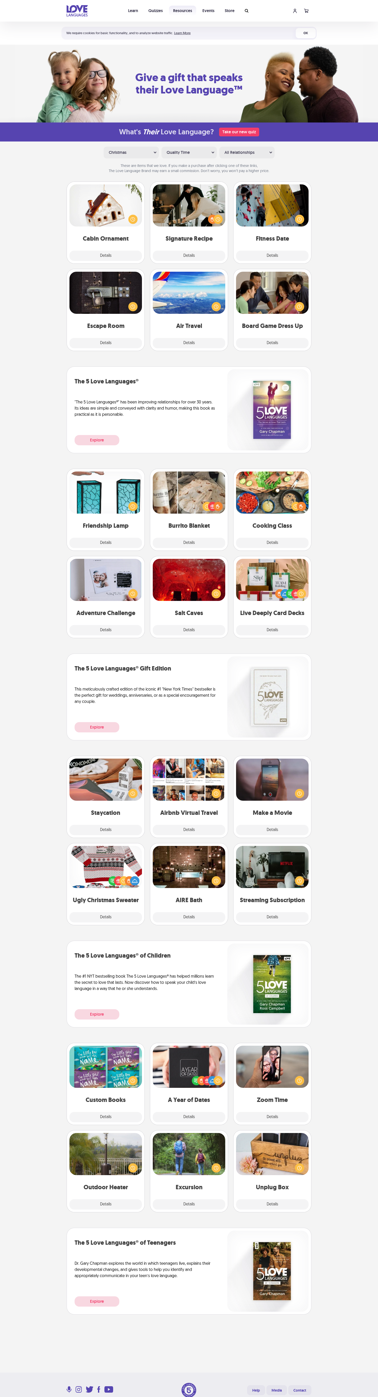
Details (106, 256)
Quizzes (155, 10)
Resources (182, 10)
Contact (299, 1390)
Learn (133, 10)
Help (256, 1390)
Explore (97, 440)
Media (277, 1390)
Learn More (182, 33)
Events (208, 10)
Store (230, 10)
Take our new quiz (239, 132)
